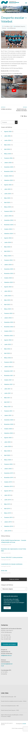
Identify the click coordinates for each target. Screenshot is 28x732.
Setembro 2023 (8, 282)
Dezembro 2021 (8, 371)
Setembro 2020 (8, 433)
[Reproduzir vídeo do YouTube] (14, 90)
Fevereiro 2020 (8, 464)
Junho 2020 (7, 446)
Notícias (4, 28)
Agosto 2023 (7, 286)
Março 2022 (7, 357)
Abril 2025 (7, 202)
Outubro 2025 (8, 176)
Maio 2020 (7, 451)
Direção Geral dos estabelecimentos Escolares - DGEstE (13, 701)
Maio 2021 (7, 397)
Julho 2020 (7, 442)
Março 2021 (7, 406)
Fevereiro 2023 (8, 313)
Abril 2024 (7, 251)
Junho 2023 (7, 295)
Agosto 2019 (7, 491)
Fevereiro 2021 (8, 411)
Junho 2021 (7, 393)
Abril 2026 (7, 149)
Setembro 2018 (8, 526)
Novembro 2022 (8, 326)
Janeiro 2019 (8, 522)
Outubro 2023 (8, 278)
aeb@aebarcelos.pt (6, 655)
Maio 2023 (7, 300)
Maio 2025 (7, 198)
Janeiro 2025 (8, 216)
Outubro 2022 (8, 331)
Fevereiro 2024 (8, 260)
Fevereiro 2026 (8, 158)
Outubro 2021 (8, 380)
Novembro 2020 (8, 424)
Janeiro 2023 (8, 318)
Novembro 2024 (8, 224)
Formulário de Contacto (9, 644)
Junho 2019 (7, 499)
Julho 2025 (7, 189)
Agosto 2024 (7, 238)
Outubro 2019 (8, 482)
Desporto (23, 26)
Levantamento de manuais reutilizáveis (11, 564)
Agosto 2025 (7, 184)
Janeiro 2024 (8, 264)
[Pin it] (24, 116)
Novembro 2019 (8, 477)
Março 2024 (7, 255)
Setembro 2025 (8, 180)
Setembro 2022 (8, 335)
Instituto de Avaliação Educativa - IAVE (10, 705)
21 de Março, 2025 (8, 26)
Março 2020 (7, 459)
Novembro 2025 (8, 171)
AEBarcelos (13, 28)
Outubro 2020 (8, 428)
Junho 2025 (7, 193)
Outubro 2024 (8, 229)
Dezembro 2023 (8, 269)
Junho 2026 (7, 140)
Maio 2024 (7, 247)
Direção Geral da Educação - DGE (8, 696)
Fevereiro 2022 (8, 362)
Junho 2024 (7, 242)
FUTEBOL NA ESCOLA (6, 109)
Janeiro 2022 (8, 366)
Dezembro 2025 (8, 167)
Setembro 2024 (8, 233)
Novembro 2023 (8, 273)
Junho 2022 (7, 344)
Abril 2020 (7, 455)
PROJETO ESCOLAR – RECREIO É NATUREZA (21, 110)
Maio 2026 (7, 145)
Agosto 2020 (7, 437)
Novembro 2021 (8, 375)
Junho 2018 (7, 530)
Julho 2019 (7, 495)
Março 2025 (7, 207)
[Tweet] (22, 116)
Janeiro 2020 (8, 468)
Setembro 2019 (8, 486)
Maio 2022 (7, 349)
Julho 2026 (7, 136)
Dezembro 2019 (8, 473)
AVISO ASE (4, 570)
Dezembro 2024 (8, 220)
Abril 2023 (7, 304)
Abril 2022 (7, 353)
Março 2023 (7, 309)
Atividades (17, 26)
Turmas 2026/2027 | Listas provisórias (11, 557)
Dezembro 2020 (8, 420)
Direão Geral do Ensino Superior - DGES (10, 710)
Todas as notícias (14, 579)
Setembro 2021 (8, 384)
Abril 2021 (7, 402)
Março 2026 (7, 153)
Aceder (7, 607)
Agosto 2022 (7, 340)
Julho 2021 (7, 389)
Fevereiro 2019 (8, 517)
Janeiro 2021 (8, 415)
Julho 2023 (7, 291)
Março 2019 (7, 513)
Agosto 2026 (7, 131)
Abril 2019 (7, 508)
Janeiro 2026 (8, 162)
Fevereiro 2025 (8, 211)
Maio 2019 (7, 504)
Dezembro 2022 (8, 322)
